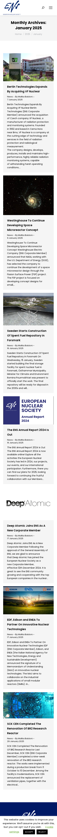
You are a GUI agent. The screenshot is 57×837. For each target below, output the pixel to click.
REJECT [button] (42, 831)
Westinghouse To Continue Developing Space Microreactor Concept (26, 225)
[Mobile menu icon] (51, 8)
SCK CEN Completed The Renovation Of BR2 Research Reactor (27, 728)
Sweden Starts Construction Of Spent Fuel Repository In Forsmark (26, 335)
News (10, 96)
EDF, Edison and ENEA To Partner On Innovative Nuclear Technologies (28, 624)
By (24, 96)
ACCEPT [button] (29, 831)
